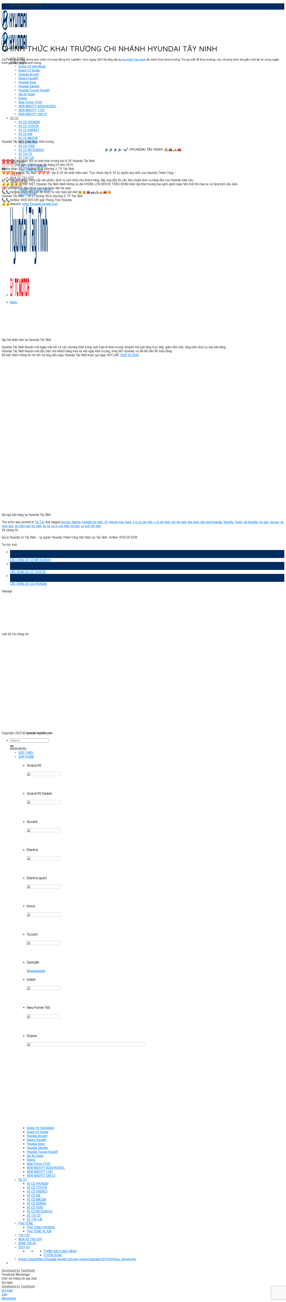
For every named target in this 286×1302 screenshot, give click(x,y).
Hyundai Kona (35, 1144)
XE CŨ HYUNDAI (37, 1184)
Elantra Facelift (36, 1140)
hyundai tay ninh (92, 522)
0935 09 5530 (129, 355)
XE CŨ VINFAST (37, 1192)
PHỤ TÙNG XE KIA (39, 1231)
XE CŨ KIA (33, 1196)
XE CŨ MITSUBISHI (31, 150)
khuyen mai (116, 522)
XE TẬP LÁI (26, 158)
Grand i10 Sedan (37, 1132)
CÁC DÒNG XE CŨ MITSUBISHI (30, 560)
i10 (106, 522)
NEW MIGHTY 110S (40, 1172)
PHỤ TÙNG (25, 1223)
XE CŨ (22, 1180)
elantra (76, 522)
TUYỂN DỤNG (53, 1255)
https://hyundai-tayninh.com (40, 204)
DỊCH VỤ (24, 1247)
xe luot (75, 526)
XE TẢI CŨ (25, 154)
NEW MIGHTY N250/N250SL (46, 1168)
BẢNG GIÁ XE (27, 1243)
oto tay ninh (178, 522)
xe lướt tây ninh (91, 526)
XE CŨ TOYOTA (37, 1188)
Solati (238, 522)
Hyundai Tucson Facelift (42, 1152)
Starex (31, 1160)
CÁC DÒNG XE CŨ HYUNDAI (28, 584)
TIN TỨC (24, 1235)
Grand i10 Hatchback (32, 66)
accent (65, 522)
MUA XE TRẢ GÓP (22, 178)
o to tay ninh (162, 522)
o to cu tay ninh (142, 522)
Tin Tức (6, 37)
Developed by (18, 1270)
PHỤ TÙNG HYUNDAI (41, 1227)
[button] (18, 749)
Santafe (228, 522)
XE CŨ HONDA (36, 1204)
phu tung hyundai (211, 522)
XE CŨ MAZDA (28, 138)
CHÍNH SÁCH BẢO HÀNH (60, 1251)
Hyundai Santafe (37, 1148)
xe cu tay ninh (60, 526)
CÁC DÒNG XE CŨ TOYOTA (27, 572)
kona (128, 522)
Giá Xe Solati (35, 1156)
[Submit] (11, 746)
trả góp (264, 522)
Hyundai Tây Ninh (134, 59)
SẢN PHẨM (26, 757)
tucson (274, 522)
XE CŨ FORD (26, 146)
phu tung (193, 522)
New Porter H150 (38, 1164)
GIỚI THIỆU (25, 753)
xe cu (46, 526)
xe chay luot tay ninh (28, 526)
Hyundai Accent (37, 1136)
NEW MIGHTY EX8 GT (41, 1176)
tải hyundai (251, 522)
